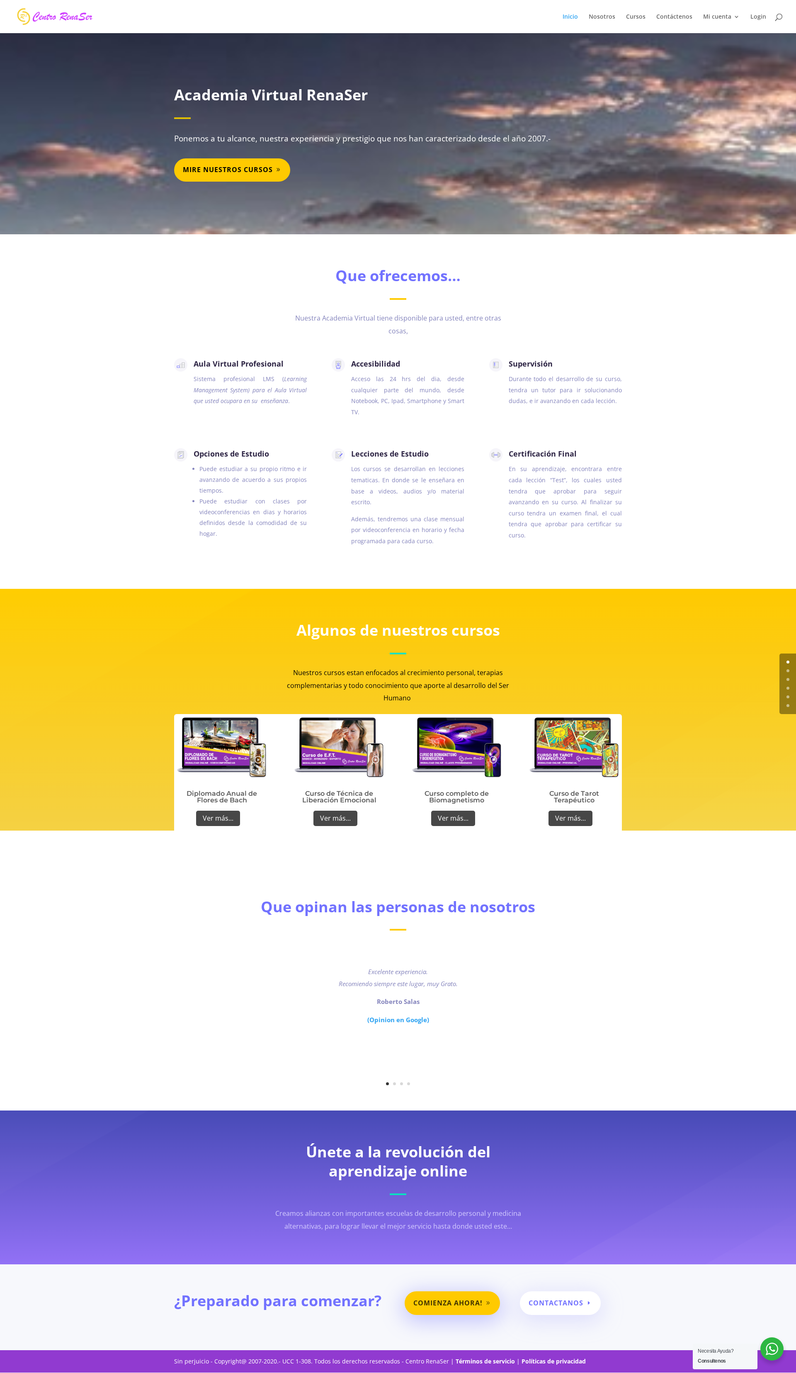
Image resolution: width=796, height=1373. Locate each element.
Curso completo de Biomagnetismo (457, 797)
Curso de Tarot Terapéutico (574, 797)
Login (758, 17)
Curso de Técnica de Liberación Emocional (339, 797)
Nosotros (602, 17)
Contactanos (556, 1302)
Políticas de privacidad (554, 1361)
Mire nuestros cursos (228, 169)
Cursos (636, 17)
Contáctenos (674, 17)
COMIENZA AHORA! (448, 1302)
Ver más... (218, 818)
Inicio (570, 17)
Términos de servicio (485, 1361)
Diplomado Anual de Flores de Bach (222, 797)
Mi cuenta (717, 17)
